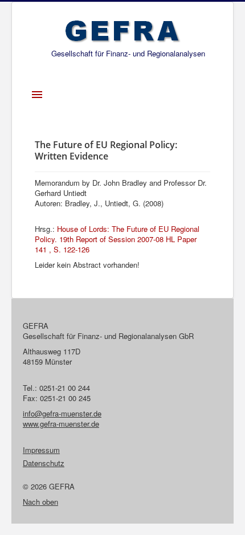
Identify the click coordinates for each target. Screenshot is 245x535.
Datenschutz (43, 463)
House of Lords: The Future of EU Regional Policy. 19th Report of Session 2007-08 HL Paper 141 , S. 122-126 (117, 239)
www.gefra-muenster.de (61, 423)
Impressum (41, 450)
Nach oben (40, 501)
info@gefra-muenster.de (62, 413)
